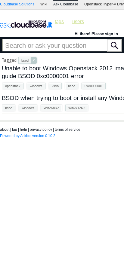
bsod (71, 86)
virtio (55, 86)
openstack (12, 86)
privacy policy (41, 129)
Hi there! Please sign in (96, 34)
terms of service (67, 129)
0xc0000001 (94, 86)
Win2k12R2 (76, 108)
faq (14, 129)
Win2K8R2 (51, 108)
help (23, 129)
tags (59, 21)
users (78, 21)
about (4, 129)
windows (36, 86)
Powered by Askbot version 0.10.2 (27, 136)
